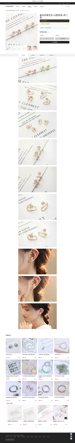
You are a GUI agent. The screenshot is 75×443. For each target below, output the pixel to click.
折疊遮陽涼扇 (44, 20)
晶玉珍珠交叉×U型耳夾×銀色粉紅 (28, 397)
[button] (7, 29)
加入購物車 (55, 42)
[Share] (71, 436)
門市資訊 (7, 436)
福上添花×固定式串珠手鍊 (59, 397)
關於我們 (39, 436)
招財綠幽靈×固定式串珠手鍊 (11, 397)
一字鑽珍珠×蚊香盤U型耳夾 (28, 421)
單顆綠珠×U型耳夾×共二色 (58, 421)
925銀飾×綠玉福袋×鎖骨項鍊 (44, 354)
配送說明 (31, 436)
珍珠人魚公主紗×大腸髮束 (59, 376)
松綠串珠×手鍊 (57, 354)
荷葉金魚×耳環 (9, 354)
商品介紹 (23, 55)
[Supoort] (71, 434)
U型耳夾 (17, 10)
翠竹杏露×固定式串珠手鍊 (43, 397)
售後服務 (35, 436)
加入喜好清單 (62, 38)
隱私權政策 (23, 436)
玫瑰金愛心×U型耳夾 (42, 421)
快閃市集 (11, 436)
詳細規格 (32, 55)
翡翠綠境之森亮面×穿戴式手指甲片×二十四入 (13, 376)
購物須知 (19, 436)
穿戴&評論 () (51, 55)
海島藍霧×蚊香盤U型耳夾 (12, 421)
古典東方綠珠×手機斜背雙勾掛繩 (28, 354)
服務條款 (15, 436)
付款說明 (27, 436)
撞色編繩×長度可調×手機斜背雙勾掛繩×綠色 (45, 376)
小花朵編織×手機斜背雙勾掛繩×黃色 (29, 376)
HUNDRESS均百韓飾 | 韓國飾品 (10, 10)
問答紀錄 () (42, 55)
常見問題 (43, 436)
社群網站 (47, 436)
